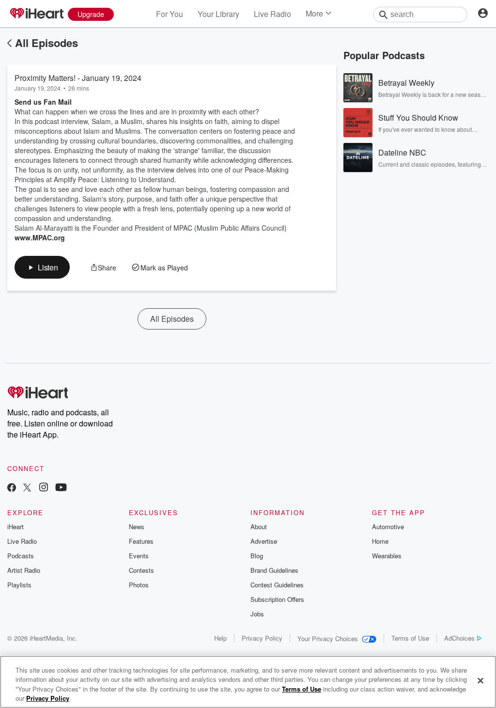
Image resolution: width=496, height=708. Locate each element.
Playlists (19, 584)
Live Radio (272, 13)
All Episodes (46, 42)
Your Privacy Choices (327, 638)
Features (141, 541)
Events (139, 555)
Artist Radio (23, 570)
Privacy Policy (262, 638)
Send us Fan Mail (43, 102)
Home (380, 541)
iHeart (15, 526)
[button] (42, 267)
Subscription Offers (277, 599)
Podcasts (20, 555)
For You (169, 13)
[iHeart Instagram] (43, 488)
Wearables (387, 555)
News (136, 526)
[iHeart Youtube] (61, 488)
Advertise (263, 541)
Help (220, 638)
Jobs (257, 613)
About (258, 526)
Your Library (218, 13)
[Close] (480, 680)
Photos (139, 584)
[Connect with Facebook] (11, 488)
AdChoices (459, 638)
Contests (141, 570)
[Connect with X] (27, 488)
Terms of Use (410, 638)
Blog (256, 555)
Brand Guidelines (274, 570)
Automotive (388, 526)
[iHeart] (36, 14)
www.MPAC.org (40, 237)
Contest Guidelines (277, 584)
